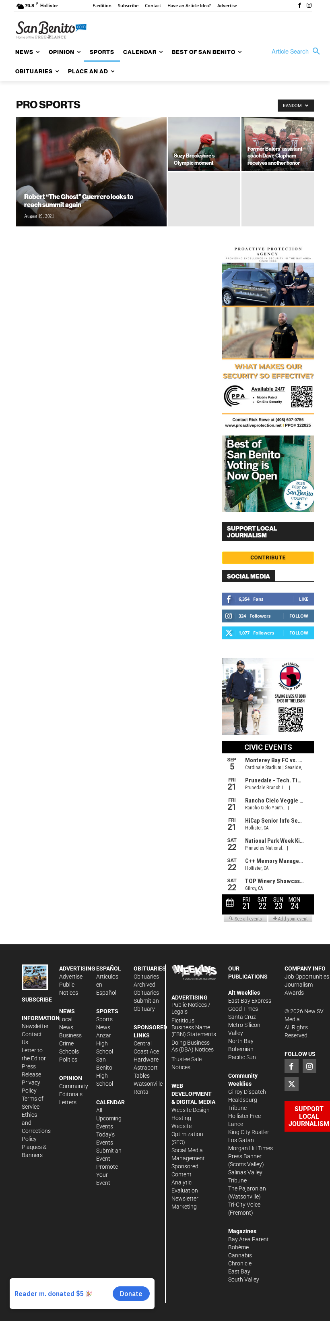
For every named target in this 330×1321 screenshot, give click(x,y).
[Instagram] (309, 6)
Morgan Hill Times (250, 1148)
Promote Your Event (107, 1174)
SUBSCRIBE (37, 999)
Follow (298, 616)
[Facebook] (299, 6)
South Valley (243, 1279)
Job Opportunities (307, 976)
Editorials (70, 1094)
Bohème (238, 1247)
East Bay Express (249, 1000)
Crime (66, 1043)
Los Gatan (241, 1140)
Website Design (190, 1110)
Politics (68, 1059)
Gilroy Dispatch (247, 1092)
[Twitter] (291, 1084)
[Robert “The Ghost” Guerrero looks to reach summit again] (91, 182)
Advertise (70, 976)
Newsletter (35, 1026)
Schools (69, 1051)
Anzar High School (104, 1043)
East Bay (239, 1271)
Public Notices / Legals (190, 1008)
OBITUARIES (150, 968)
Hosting (181, 1118)
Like (303, 599)
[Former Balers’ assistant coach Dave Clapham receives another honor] (277, 144)
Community (73, 1086)
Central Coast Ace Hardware (146, 1051)
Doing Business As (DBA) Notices (192, 1046)
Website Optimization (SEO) (187, 1134)
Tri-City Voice (244, 1204)
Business (70, 1035)
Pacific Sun (242, 1057)
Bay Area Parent (248, 1239)
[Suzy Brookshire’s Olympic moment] (204, 144)
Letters (67, 1102)
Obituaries (146, 976)
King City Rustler (248, 1132)
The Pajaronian (247, 1188)
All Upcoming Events (109, 1118)
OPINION (70, 1078)
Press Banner (245, 1156)
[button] (298, 51)
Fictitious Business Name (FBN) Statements (193, 1027)
